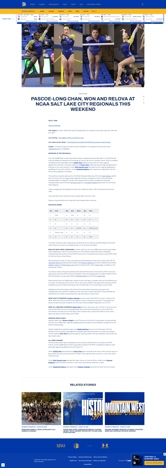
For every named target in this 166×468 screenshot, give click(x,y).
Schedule (61, 11)
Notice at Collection (99, 460)
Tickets (73, 4)
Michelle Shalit (81, 276)
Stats (70, 11)
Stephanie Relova (82, 169)
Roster (42, 11)
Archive (85, 11)
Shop (81, 4)
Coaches (51, 11)
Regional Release (54, 125)
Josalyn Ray (101, 276)
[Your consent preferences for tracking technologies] (3, 465)
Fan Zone (42, 4)
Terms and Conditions (100, 457)
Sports (32, 4)
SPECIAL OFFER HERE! (155, 463)
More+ (93, 11)
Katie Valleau (106, 176)
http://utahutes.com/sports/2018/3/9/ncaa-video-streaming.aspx (89, 142)
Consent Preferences (85, 457)
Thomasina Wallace (91, 183)
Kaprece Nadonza (88, 263)
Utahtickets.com (54, 149)
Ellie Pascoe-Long (81, 167)
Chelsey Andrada (73, 298)
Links (27, 23)
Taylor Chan (84, 165)
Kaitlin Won (78, 163)
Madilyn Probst (53, 265)
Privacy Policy (72, 457)
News (77, 11)
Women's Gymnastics (29, 427)
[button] (163, 19)
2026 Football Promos (94, 4)
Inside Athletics (54, 4)
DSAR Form (73, 460)
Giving (65, 4)
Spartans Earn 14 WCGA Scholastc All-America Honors (39, 430)
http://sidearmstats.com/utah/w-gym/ (71, 138)
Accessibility (87, 464)
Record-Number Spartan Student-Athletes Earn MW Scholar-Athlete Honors (124, 430)
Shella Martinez (83, 329)
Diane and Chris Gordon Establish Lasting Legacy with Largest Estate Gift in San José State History (82, 431)
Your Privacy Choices (85, 460)
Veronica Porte (75, 183)
